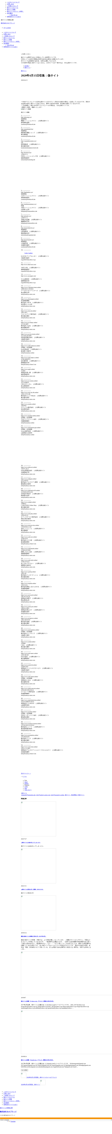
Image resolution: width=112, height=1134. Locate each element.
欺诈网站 (74, 795)
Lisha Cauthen (28, 253)
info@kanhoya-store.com (43, 795)
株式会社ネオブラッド (8, 23)
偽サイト (24, 793)
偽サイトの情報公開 (6, 1108)
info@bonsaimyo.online (57, 795)
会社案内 (6, 43)
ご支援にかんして (9, 36)
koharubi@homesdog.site (28, 795)
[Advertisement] (56, 91)
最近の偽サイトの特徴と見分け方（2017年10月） (33, 936)
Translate (12, 1121)
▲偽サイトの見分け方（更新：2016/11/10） (32, 889)
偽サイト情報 (8, 39)
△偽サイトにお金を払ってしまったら (30, 842)
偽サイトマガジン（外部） (12, 41)
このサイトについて (10, 32)
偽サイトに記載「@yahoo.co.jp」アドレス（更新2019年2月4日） (37, 1001)
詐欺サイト (81, 795)
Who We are (10, 45)
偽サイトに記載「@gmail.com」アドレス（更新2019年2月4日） (37, 1060)
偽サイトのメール (9, 38)
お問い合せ (7, 34)
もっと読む (24, 1070)
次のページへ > (26, 773)
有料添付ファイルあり (11, 47)
